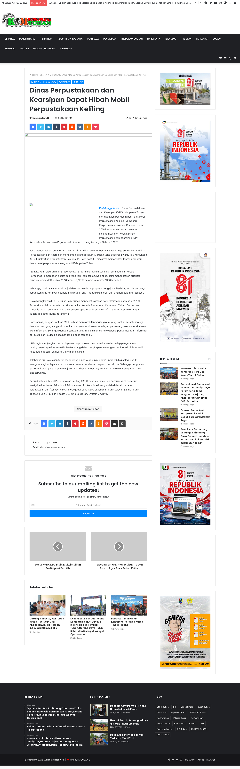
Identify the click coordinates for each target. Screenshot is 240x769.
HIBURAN (187, 38)
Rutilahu (192, 723)
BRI (174, 707)
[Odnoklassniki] (87, 127)
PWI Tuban (179, 723)
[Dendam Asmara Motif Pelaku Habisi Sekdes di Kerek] (99, 710)
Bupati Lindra (187, 707)
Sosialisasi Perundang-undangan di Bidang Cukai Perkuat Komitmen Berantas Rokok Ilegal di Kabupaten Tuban (195, 436)
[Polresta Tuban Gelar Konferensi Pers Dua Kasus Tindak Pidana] (129, 605)
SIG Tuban (182, 729)
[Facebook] (33, 127)
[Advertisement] (185, 217)
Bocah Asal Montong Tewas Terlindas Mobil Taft (127, 736)
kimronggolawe (39, 118)
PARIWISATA (153, 38)
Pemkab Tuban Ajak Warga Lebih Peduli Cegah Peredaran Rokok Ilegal (195, 415)
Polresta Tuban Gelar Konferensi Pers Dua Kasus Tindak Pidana (127, 621)
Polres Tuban (197, 718)
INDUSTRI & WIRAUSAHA (69, 38)
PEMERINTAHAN (27, 38)
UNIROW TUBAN (199, 729)
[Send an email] (48, 118)
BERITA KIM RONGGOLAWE (53, 75)
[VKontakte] (80, 127)
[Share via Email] (114, 423)
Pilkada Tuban (179, 718)
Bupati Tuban (204, 707)
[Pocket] (95, 127)
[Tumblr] (56, 127)
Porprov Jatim (163, 723)
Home (35, 75)
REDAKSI (210, 759)
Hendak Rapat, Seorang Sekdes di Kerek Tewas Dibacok (129, 722)
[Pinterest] (64, 127)
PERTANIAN (202, 38)
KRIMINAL (10, 48)
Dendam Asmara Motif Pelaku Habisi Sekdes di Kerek (128, 707)
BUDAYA (217, 38)
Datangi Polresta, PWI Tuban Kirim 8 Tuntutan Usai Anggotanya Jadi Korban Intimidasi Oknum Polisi (47, 623)
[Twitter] (40, 127)
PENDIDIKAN (109, 38)
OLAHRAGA (93, 38)
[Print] (122, 423)
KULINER (24, 48)
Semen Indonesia (165, 729)
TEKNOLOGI (171, 38)
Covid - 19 (161, 712)
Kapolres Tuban (178, 712)
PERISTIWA (46, 38)
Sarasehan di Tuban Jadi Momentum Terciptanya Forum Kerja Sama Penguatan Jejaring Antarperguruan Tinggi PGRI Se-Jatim (195, 392)
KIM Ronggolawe (109, 208)
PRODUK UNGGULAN (132, 38)
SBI (202, 723)
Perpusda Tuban (88, 409)
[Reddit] (72, 127)
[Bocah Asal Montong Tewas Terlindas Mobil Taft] (99, 739)
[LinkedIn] (48, 127)
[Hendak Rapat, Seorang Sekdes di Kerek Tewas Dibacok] (99, 725)
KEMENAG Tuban (198, 712)
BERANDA (10, 38)
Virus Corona (163, 734)
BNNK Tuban (163, 707)
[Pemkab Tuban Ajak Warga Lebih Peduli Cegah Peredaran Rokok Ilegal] (169, 414)
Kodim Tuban (163, 718)
